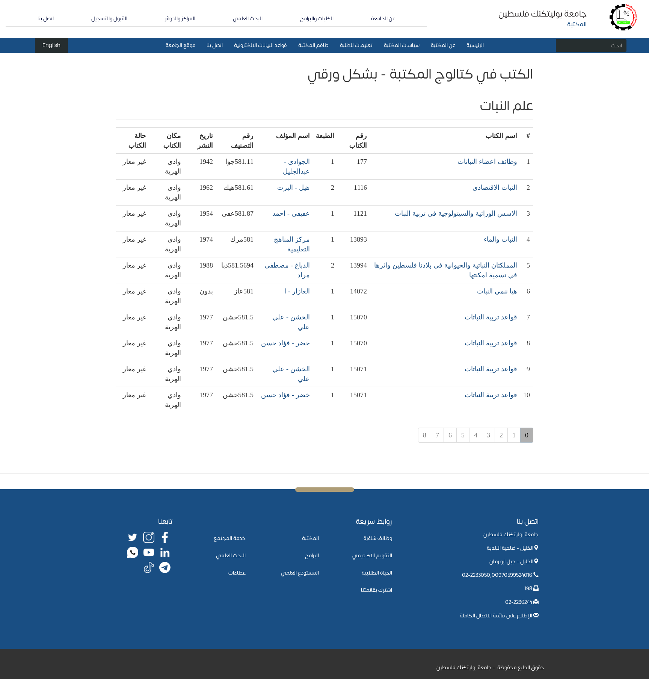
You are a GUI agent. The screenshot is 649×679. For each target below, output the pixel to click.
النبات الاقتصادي (494, 187)
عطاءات (237, 573)
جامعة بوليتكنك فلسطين (542, 14)
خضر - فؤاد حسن (285, 343)
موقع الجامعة (180, 45)
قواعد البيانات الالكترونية (260, 45)
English (51, 45)
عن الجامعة (383, 18)
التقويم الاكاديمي (372, 555)
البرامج (312, 555)
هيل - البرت (293, 187)
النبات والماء (500, 239)
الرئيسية (475, 45)
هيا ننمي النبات (497, 291)
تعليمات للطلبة (356, 45)
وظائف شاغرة (378, 538)
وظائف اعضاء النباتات (487, 161)
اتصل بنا (46, 18)
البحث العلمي (248, 18)
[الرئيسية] (624, 16)
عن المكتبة (443, 45)
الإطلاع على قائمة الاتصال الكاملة (496, 615)
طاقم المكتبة (313, 45)
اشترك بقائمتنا (376, 590)
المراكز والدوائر (180, 18)
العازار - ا (297, 291)
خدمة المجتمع (230, 538)
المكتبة (310, 538)
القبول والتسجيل (109, 18)
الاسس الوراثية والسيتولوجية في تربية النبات (456, 213)
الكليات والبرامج (317, 18)
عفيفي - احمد (291, 213)
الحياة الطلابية (377, 573)
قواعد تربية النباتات (491, 317)
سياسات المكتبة (402, 45)
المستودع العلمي (300, 573)
